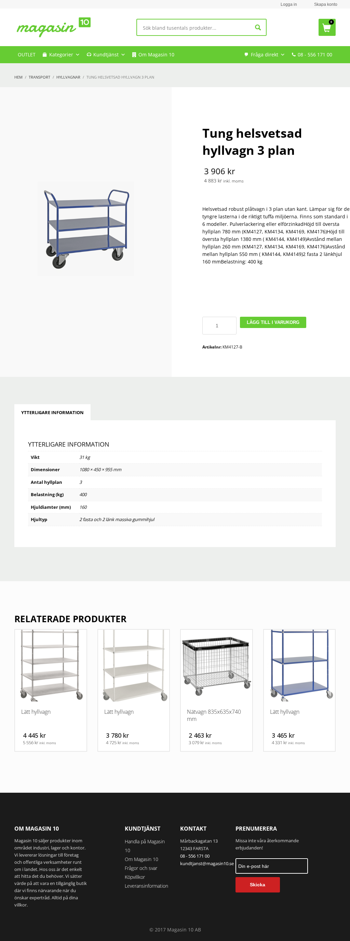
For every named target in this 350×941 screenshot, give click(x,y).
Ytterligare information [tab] (52, 412)
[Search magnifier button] (258, 27)
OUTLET (27, 54)
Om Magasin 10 (156, 54)
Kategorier (61, 54)
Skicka (257, 884)
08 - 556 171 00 (315, 54)
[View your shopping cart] (327, 27)
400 (82, 494)
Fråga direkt (264, 54)
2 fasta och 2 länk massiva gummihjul (116, 519)
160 (82, 507)
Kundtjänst (106, 54)
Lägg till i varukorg (273, 322)
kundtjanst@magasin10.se (207, 863)
